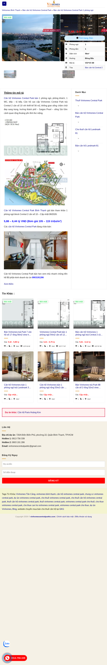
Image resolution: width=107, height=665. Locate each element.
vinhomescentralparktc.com (42, 517)
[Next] (11, 63)
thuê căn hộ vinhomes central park (23, 502)
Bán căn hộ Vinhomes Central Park (36, 10)
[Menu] (4, 4)
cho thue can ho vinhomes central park (41, 505)
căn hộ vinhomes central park (70, 494)
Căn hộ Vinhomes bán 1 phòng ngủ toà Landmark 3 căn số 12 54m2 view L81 (16, 386)
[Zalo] (6, 643)
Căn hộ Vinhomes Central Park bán (21, 98)
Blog (14, 509)
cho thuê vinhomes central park (55, 498)
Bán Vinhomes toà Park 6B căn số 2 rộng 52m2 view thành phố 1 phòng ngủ (87, 386)
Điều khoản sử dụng (83, 517)
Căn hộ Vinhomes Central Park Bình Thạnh (25, 210)
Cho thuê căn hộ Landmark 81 (87, 131)
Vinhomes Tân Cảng (25, 494)
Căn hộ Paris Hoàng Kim (29, 412)
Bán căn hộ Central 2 (94, 67)
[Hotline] (7, 658)
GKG (61, 509)
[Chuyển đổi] (78, 105)
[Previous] (4, 63)
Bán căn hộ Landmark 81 (87, 146)
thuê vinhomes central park (52, 502)
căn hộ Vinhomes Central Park (22, 226)
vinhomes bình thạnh (46, 494)
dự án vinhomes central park (27, 498)
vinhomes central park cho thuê (80, 502)
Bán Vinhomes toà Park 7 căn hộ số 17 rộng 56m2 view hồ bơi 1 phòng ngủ (18, 333)
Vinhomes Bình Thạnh (11, 10)
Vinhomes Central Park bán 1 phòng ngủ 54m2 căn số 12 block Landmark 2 (53, 333)
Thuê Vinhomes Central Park (88, 100)
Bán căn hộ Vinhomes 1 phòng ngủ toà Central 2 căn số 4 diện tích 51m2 (88, 333)
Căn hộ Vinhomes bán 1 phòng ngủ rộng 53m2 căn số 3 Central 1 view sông (53, 386)
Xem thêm (8, 284)
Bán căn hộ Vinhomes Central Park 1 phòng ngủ (73, 10)
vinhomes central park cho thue (74, 505)
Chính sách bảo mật (65, 517)
